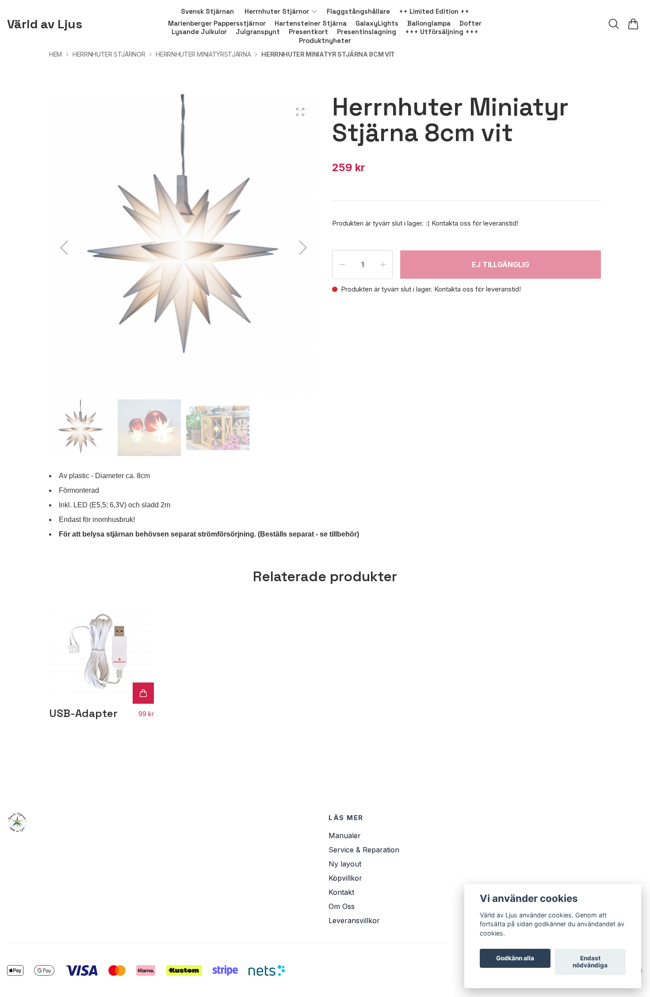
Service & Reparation (364, 849)
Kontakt (341, 892)
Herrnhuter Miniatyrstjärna (203, 54)
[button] (303, 247)
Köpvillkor (345, 878)
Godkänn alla (515, 958)
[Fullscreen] (300, 112)
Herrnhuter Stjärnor (109, 54)
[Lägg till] (143, 693)
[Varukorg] (633, 24)
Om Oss (342, 906)
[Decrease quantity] (342, 264)
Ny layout (345, 863)
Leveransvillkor (354, 920)
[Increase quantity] (383, 264)
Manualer (345, 835)
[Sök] (613, 24)
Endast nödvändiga (590, 962)
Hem (55, 54)
